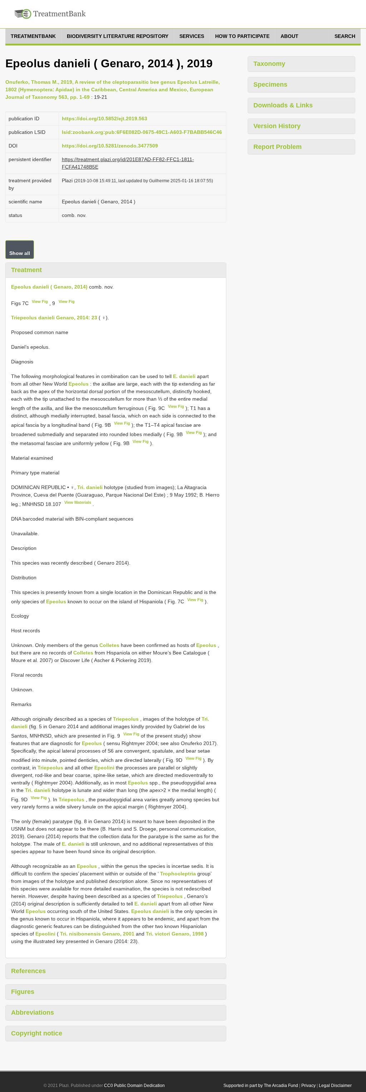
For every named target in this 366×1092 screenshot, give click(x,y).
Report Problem (277, 146)
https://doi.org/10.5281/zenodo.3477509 (110, 146)
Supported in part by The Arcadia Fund (260, 1085)
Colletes (109, 645)
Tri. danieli (90, 487)
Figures (22, 991)
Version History (277, 126)
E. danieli (184, 376)
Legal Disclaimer (335, 1085)
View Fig (40, 301)
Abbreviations (32, 1012)
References (28, 971)
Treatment (26, 270)
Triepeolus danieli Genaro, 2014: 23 (54, 317)
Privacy (308, 1085)
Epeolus (79, 384)
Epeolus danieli (150, 911)
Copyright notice (36, 1033)
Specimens (270, 84)
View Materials (77, 502)
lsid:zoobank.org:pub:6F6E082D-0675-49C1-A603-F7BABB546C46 (142, 132)
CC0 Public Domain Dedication (134, 1085)
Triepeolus (126, 719)
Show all (19, 253)
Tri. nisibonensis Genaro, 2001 (97, 934)
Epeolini (104, 767)
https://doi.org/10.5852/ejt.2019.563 (104, 118)
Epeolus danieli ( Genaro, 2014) (49, 287)
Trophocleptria (178, 873)
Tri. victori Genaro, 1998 (175, 934)
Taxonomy (269, 63)
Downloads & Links (283, 105)
